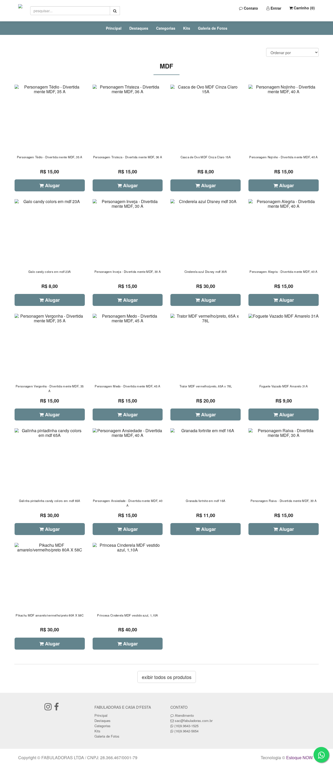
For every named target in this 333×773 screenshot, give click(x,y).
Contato (250, 8)
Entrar (275, 8)
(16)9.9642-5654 (186, 730)
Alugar (52, 185)
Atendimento (184, 715)
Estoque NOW (299, 758)
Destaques (138, 28)
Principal (113, 28)
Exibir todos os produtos (166, 677)
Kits (186, 28)
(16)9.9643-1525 (186, 725)
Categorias (165, 28)
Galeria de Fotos (212, 28)
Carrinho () (304, 7)
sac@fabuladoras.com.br (194, 720)
